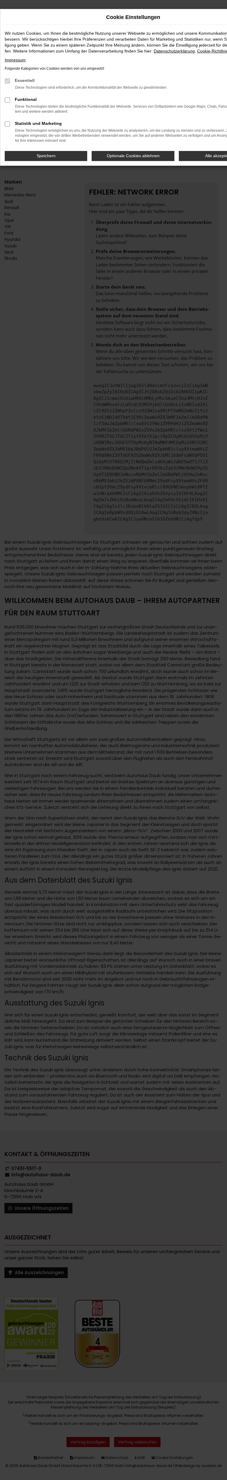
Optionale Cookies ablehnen (133, 155)
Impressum (15, 60)
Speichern (46, 155)
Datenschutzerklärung (174, 51)
